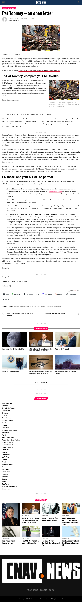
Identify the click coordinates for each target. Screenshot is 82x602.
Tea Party (5, 484)
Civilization (6, 411)
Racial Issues (6, 472)
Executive (5, 432)
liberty (43, 306)
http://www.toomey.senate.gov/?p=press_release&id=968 (39, 70)
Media (4, 462)
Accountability (7, 403)
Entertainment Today (9, 430)
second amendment (55, 306)
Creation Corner (7, 423)
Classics (5, 413)
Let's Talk (5, 457)
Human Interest (7, 445)
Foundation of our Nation (11, 440)
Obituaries (5, 469)
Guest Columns (7, 442)
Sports (4, 479)
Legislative (6, 455)
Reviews (5, 474)
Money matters (7, 464)
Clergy (4, 415)
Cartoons (5, 406)
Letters (4, 459)
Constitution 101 (8, 420)
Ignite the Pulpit (7, 447)
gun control (35, 306)
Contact (51, 590)
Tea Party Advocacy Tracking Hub (14, 281)
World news (6, 489)
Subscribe (43, 590)
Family (4, 435)
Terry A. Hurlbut (32, 590)
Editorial (5, 425)
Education (5, 428)
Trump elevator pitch (9, 486)
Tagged (4, 481)
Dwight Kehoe (14, 20)
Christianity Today (8, 408)
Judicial (5, 452)
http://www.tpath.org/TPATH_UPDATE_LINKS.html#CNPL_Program (27, 114)
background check (55, 191)
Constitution (6, 418)
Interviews (5, 450)
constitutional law (22, 306)
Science (5, 477)
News (4, 467)
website (5, 61)
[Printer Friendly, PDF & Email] (74, 290)
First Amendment (8, 437)
